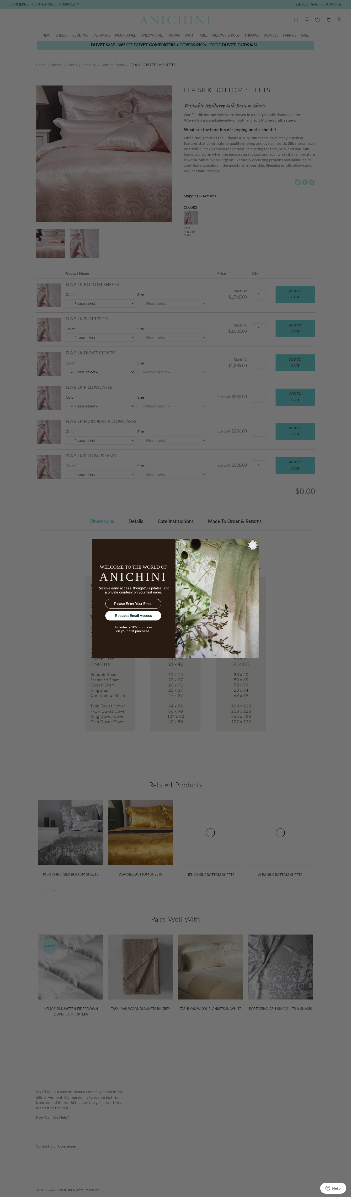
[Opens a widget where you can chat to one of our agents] (333, 1189)
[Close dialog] (252, 545)
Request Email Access (133, 616)
